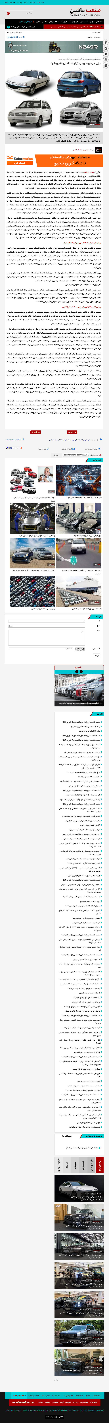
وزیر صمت (71, 440)
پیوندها (19, 2)
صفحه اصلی (99, 21)
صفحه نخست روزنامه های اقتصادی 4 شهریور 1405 (81, 790)
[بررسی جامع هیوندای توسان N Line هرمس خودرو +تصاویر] (79, 1217)
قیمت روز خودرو (41, 21)
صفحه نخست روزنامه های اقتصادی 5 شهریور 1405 (81, 740)
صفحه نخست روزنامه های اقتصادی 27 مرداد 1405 (80, 1057)
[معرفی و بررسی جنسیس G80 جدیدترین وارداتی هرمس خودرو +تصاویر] (79, 1246)
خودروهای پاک (73, 21)
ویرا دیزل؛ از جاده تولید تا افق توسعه (86, 1069)
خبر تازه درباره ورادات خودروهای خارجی (86, 608)
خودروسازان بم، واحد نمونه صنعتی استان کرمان (82, 859)
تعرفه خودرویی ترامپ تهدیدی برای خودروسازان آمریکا (80, 781)
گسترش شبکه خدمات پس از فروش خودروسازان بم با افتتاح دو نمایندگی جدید (80, 1063)
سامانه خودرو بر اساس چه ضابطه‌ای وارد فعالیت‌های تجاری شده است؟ (80, 810)
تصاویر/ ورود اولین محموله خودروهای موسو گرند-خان (79, 703)
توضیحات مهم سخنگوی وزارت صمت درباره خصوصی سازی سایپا (80, 1034)
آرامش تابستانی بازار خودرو (90, 825)
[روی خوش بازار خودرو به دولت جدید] (78, 518)
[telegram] (106, 54)
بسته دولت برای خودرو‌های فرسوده (87, 997)
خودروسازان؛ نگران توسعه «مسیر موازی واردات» (82, 1006)
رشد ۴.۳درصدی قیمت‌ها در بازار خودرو (85, 726)
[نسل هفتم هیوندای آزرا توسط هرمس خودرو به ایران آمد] (79, 1188)
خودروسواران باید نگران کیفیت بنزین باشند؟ (84, 863)
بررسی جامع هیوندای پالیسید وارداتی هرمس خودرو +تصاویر (84, 1342)
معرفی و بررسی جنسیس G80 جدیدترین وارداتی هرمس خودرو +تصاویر (80, 1255)
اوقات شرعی (84, 1402)
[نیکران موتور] (54, 47)
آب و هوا (68, 1402)
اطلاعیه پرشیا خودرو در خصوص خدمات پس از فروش (80, 884)
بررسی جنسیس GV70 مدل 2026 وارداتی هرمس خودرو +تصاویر (82, 1371)
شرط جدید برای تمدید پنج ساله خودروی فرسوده (82, 1028)
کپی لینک (56, 455)
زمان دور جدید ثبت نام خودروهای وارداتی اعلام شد (81, 897)
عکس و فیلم (53, 21)
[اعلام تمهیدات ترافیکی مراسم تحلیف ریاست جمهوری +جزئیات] (78, 553)
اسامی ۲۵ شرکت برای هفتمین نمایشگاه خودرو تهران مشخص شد (80, 1101)
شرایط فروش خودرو (25, 21)
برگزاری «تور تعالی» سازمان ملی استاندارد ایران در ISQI (79, 979)
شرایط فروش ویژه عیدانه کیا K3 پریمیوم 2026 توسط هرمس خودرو (80, 746)
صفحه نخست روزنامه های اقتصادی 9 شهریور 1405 (81, 722)
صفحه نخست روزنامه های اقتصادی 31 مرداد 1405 (80, 935)
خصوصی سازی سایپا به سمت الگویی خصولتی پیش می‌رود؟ (80, 1022)
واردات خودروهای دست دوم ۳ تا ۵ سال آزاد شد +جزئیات (80, 929)
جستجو (12, 2)
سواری (92, 21)
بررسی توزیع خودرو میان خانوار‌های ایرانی (84, 1127)
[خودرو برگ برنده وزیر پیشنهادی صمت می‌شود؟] (78, 480)
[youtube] (106, 60)
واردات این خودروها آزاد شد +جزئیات (86, 1002)
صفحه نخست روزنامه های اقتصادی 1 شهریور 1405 (81, 880)
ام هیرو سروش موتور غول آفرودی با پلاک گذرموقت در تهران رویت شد (80, 853)
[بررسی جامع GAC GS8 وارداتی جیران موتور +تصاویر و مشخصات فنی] (79, 1304)
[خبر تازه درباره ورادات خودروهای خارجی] (78, 591)
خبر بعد (70, 432)
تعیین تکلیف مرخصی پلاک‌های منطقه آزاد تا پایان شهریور (80, 912)
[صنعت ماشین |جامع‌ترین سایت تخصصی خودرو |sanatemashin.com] (82, 12)
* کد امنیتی (96, 649)
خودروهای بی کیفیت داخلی (83, 440)
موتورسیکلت (63, 21)
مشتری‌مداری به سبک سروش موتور (86, 959)
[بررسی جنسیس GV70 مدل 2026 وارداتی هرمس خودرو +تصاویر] (79, 1362)
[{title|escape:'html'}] (79, 690)
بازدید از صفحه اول (91, 449)
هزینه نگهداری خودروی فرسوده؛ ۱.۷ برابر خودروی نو (81, 816)
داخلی (89, 37)
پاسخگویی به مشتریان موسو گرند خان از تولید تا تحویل (79, 799)
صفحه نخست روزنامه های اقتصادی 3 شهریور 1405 (81, 804)
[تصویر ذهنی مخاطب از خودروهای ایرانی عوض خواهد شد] (32, 553)
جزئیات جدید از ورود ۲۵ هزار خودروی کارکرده (83, 875)
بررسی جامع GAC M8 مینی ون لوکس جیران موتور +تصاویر (84, 1284)
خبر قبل (37, 432)
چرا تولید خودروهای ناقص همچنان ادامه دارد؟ (82, 1090)
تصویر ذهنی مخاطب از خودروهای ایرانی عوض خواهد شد (33, 570)
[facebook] (106, 42)
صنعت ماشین (89, 172)
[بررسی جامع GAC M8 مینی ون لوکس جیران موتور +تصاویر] (79, 1275)
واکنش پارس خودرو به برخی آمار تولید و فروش (82, 1011)
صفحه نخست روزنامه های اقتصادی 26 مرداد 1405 (80, 1095)
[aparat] (106, 66)
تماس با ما (40, 2)
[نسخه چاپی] (11, 37)
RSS (6, 2)
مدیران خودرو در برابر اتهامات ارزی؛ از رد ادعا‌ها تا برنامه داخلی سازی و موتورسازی (80, 766)
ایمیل (98, 626)
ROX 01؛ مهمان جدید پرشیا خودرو (87, 1052)
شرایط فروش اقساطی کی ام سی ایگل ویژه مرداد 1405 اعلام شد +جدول (80, 1116)
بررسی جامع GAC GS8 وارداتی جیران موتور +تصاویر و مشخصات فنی (81, 1313)
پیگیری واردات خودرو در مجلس (43, 608)
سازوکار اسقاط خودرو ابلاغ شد (89, 777)
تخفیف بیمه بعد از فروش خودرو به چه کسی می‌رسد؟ (80, 1047)
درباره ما (32, 2)
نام (99, 621)
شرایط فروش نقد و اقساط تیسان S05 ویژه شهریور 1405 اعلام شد (80, 845)
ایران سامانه (49, 1416)
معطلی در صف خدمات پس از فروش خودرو (84, 1086)
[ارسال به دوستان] (8, 37)
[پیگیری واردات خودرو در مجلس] (32, 591)
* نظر (98, 631)
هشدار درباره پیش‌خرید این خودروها (86, 918)
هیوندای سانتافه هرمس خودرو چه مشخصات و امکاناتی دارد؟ (80, 1075)
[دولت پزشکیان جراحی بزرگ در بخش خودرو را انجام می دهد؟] (32, 480)
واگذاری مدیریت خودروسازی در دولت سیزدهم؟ (37, 535)
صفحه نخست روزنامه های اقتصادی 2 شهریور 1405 (81, 834)
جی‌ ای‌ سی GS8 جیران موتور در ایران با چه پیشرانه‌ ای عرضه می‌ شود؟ (80, 941)
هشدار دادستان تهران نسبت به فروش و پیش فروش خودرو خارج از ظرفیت (80, 973)
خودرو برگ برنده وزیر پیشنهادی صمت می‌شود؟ (83, 497)
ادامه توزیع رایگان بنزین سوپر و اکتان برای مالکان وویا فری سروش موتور (80, 1109)
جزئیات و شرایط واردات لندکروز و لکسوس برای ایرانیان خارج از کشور (80, 758)
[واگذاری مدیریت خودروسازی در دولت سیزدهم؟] (32, 518)
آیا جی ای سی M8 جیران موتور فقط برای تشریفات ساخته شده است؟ (80, 891)
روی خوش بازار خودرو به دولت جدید (87, 535)
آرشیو (26, 2)
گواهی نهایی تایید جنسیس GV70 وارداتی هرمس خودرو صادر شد (80, 869)
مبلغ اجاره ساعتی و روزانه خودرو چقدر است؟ (83, 772)
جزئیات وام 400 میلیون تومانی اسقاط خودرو (82, 1148)
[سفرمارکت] (54, 160)
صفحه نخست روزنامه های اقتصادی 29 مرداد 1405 (80, 955)
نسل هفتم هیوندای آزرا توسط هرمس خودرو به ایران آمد (80, 949)
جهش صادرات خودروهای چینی (88, 1122)
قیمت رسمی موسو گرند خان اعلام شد (86, 922)
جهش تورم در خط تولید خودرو (88, 1081)
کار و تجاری (84, 21)
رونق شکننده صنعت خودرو (90, 901)
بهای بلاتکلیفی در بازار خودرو (89, 731)
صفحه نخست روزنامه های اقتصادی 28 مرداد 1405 (80, 1015)
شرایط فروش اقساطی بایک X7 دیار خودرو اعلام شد (80, 839)
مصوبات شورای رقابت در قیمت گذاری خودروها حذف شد (80, 965)
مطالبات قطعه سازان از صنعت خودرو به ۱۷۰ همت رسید (79, 984)
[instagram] (106, 48)
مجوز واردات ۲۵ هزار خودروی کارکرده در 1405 (82, 906)
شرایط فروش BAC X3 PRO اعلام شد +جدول (82, 795)
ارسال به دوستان (66, 449)
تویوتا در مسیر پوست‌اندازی (89, 993)
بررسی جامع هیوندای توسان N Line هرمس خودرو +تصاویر (84, 1226)
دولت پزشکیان (62, 440)
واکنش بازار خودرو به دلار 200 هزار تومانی (84, 786)
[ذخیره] (15, 37)
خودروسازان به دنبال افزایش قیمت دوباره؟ (84, 830)
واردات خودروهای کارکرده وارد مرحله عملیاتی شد (82, 752)
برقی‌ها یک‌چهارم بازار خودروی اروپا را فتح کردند (82, 820)
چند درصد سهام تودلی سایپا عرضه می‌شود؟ (84, 988)
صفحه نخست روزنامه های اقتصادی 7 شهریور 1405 (81, 735)
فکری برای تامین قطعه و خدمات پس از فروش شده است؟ (80, 1042)
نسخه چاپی (42, 449)
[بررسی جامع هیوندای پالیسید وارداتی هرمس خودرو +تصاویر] (79, 1333)
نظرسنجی (55, 1402)
